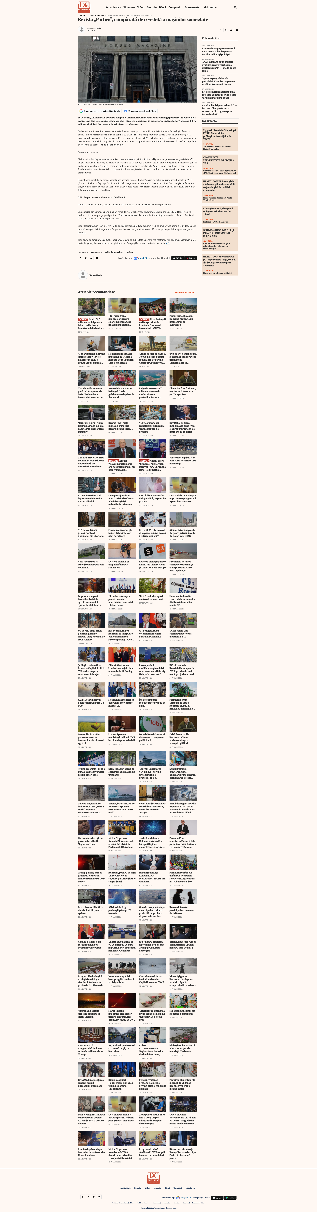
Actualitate (112, 7)
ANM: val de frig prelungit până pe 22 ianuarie (119, 910)
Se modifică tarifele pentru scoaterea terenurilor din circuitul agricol (91, 739)
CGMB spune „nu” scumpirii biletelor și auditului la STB (181, 633)
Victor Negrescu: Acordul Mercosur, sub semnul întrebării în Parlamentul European (120, 842)
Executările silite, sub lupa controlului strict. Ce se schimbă (90, 498)
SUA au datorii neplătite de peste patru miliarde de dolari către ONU (182, 532)
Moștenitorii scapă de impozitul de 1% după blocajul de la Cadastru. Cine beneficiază (121, 358)
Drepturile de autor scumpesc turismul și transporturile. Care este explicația (181, 566)
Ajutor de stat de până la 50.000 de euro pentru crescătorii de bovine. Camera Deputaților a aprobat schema (152, 358)
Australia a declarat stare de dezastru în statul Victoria (89, 1013)
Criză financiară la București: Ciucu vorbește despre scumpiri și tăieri (179, 739)
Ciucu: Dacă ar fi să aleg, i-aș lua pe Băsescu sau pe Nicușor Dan (183, 391)
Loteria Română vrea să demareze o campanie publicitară (152, 737)
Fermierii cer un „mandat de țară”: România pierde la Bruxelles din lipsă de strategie (181, 704)
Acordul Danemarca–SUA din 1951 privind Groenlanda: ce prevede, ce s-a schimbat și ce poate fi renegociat (151, 773)
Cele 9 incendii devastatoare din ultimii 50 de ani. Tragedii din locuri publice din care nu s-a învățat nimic (183, 1119)
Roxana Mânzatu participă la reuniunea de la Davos (182, 910)
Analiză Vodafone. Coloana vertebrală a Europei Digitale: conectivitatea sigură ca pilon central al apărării (152, 842)
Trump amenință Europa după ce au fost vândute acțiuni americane (91, 771)
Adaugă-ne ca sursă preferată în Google (102, 111)
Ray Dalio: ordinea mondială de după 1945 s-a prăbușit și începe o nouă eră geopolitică (182, 427)
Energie (152, 7)
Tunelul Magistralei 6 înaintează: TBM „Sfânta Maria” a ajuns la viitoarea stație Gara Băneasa (91, 808)
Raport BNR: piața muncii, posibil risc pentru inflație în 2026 (120, 425)
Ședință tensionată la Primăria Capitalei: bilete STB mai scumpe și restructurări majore (91, 670)
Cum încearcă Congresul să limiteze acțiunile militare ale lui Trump (90, 1050)
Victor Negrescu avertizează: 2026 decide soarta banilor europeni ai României (120, 1153)
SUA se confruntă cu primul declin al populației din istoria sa (91, 532)
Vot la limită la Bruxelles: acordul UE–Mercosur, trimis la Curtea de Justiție (152, 808)
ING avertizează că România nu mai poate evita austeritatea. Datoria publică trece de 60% (121, 635)
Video (140, 7)
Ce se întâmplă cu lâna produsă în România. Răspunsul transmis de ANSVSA (152, 324)
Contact (177, 1203)
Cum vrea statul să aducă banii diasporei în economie (91, 564)
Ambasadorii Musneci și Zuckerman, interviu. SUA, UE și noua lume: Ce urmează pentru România (152, 465)
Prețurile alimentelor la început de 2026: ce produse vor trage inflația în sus (182, 1084)
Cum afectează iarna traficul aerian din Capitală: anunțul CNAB (151, 979)
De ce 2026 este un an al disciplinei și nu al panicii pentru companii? (152, 532)
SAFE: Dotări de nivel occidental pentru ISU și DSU (91, 702)
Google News (144, 258)
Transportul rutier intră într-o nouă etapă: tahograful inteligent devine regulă (152, 1119)
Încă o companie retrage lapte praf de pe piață (152, 702)
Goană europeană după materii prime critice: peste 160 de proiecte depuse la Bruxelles (152, 912)
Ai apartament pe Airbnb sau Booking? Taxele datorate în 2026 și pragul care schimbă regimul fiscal (91, 358)
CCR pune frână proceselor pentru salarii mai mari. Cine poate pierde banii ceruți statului (119, 320)
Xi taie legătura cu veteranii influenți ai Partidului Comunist (150, 633)
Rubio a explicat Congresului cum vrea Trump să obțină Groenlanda (120, 1084)
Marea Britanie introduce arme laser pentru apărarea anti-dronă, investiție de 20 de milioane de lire (120, 1015)
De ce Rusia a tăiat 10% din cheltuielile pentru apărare (90, 910)
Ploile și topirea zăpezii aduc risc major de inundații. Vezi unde (182, 1048)
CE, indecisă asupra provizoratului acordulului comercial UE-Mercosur (120, 600)
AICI (168, 243)
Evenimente (192, 7)
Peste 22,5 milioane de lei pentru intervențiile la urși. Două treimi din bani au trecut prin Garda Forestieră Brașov (90, 324)
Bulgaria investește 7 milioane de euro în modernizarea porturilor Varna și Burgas (150, 393)
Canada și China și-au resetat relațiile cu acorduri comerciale (89, 944)
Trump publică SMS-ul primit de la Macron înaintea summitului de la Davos (91, 877)
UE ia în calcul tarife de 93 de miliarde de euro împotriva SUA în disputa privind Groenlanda (121, 946)
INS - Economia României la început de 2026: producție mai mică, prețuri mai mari (182, 670)
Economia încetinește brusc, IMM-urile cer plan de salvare (120, 532)
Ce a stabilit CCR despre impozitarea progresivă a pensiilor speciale (183, 498)
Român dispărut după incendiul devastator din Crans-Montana (91, 1152)
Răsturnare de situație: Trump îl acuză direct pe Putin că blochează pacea (183, 1153)
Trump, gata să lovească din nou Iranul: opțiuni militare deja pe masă (183, 944)
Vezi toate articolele (184, 292)
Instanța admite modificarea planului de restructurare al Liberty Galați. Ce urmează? (152, 670)
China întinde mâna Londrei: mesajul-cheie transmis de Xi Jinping (121, 668)
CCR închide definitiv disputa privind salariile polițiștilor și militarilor (121, 1117)
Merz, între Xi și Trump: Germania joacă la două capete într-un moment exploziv (91, 427)
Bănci (162, 7)
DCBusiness (82, 15)
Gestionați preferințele (162, 1203)
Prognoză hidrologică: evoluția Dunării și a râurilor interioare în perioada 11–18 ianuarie (90, 981)
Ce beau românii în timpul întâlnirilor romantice (118, 564)
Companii (174, 7)
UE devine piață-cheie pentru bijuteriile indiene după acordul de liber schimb (91, 635)
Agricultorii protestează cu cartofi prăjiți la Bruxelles (121, 1048)
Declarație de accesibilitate (194, 1203)
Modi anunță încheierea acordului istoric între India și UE (121, 702)
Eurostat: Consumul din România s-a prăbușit (182, 1012)
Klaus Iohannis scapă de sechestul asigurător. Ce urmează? (121, 771)
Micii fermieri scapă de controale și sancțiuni (151, 598)
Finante (128, 7)
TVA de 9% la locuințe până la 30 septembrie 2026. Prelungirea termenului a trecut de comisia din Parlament (90, 393)
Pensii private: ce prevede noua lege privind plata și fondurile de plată (152, 1084)
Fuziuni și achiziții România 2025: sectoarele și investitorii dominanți (152, 877)
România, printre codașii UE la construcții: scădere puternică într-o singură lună (122, 877)
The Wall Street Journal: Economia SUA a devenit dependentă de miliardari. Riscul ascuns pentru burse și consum (91, 462)
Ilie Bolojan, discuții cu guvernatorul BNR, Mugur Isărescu (90, 841)
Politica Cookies (143, 1203)
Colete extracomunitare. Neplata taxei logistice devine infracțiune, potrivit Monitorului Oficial (151, 1050)
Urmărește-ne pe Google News (142, 111)
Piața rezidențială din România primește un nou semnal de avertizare (181, 320)
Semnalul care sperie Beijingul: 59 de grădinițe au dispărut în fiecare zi (121, 393)
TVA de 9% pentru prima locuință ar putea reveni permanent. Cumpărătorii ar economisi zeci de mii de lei (183, 358)
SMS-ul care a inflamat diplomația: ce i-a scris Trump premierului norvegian (151, 946)
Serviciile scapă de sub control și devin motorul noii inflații (183, 460)
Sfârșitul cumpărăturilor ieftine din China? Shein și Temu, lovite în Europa (152, 564)
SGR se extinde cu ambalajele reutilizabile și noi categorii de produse (152, 427)
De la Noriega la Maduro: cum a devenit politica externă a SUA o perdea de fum (91, 1119)
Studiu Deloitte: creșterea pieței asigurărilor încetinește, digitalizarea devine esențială (183, 773)
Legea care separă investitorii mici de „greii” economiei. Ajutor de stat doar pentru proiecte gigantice (88, 600)
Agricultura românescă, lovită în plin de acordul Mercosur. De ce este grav (152, 1015)
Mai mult (209, 7)
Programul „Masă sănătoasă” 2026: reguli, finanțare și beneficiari (152, 1152)
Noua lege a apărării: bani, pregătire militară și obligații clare (121, 979)
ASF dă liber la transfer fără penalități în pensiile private (152, 498)
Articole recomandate (96, 15)
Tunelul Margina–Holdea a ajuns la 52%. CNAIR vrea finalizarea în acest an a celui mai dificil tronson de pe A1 (183, 808)
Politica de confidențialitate (123, 1203)
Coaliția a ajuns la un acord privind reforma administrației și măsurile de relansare (120, 500)
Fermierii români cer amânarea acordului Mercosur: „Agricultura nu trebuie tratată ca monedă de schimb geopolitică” (182, 877)
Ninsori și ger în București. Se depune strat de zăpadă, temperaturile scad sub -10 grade (182, 981)
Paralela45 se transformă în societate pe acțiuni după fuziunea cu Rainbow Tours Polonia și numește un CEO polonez (183, 842)
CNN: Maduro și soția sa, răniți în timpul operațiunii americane (91, 1082)
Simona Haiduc (95, 28)
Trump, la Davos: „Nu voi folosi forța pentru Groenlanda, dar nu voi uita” (121, 808)
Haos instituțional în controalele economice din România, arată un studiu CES (182, 600)
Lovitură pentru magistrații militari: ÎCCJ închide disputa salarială (121, 737)
